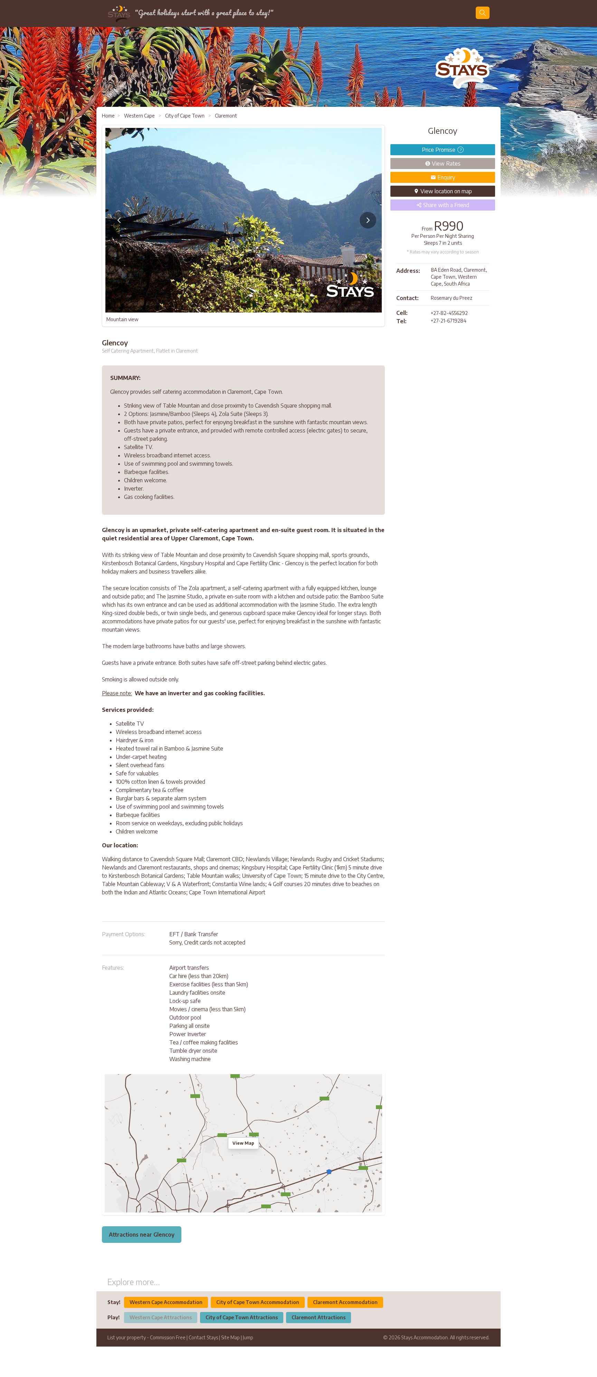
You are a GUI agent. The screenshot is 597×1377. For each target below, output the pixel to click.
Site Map (230, 1337)
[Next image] (368, 220)
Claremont (225, 116)
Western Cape (139, 116)
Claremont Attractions (318, 1317)
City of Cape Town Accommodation (257, 1302)
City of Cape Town (185, 116)
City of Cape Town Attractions (242, 1317)
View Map (243, 1143)
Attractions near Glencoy (141, 1234)
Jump (248, 1337)
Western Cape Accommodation (166, 1302)
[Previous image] (119, 220)
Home (108, 116)
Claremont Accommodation (345, 1302)
